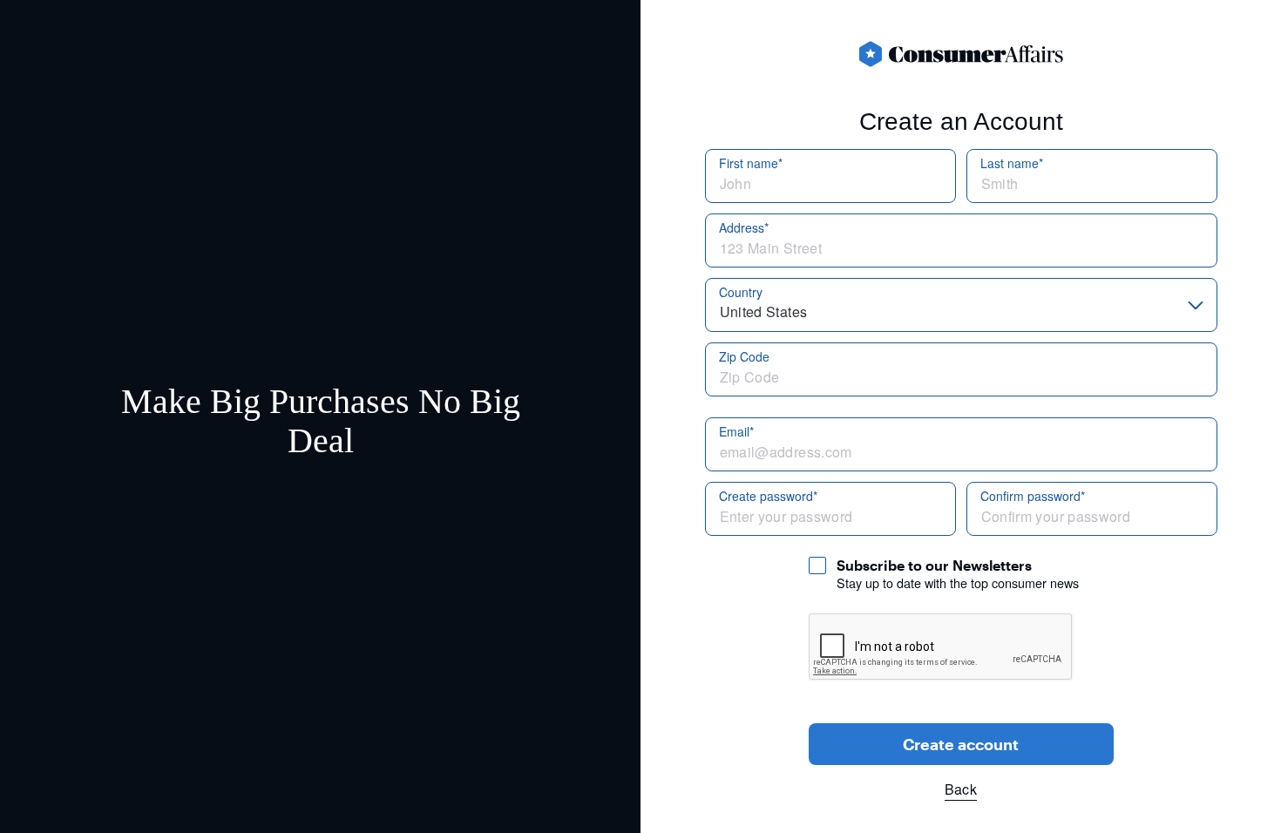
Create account (961, 744)
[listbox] (961, 305)
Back (961, 789)
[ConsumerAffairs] (961, 54)
